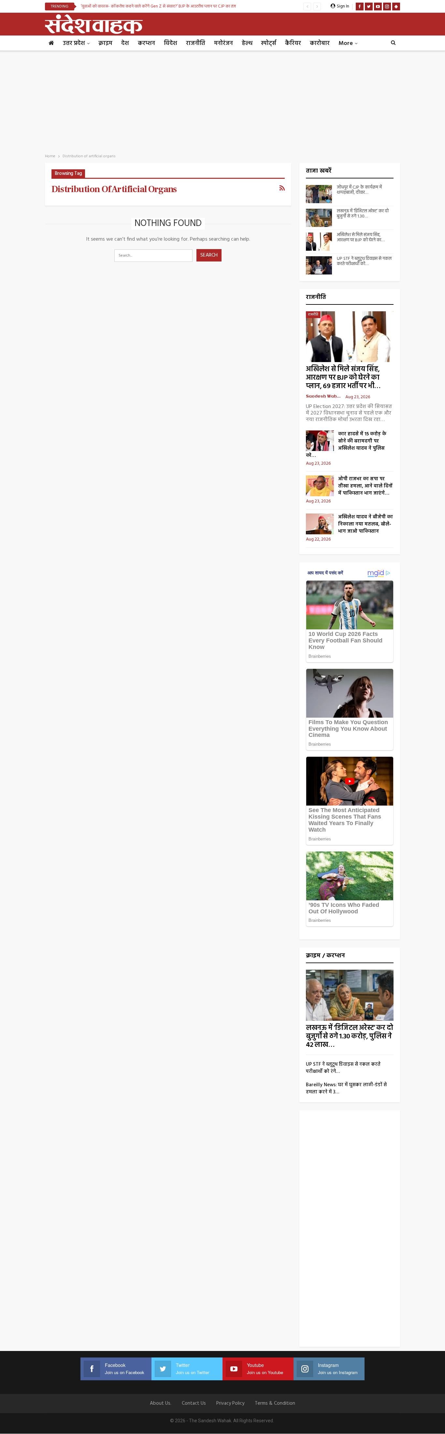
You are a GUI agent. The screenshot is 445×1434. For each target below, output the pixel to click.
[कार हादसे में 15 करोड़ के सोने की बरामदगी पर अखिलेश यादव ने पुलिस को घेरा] (320, 440)
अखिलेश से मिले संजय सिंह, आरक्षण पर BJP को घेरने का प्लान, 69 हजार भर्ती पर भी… (343, 378)
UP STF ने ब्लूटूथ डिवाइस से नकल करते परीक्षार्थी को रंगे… (343, 1068)
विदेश (170, 43)
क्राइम (105, 43)
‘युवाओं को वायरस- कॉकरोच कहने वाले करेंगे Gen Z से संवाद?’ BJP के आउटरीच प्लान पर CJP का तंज (158, 6)
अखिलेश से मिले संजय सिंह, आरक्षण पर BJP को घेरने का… (360, 237)
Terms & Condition (275, 1403)
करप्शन (146, 43)
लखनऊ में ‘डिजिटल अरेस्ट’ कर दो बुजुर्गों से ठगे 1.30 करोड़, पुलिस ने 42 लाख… (349, 1036)
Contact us (194, 1403)
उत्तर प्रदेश (74, 43)
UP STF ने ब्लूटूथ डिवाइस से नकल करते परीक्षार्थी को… (364, 261)
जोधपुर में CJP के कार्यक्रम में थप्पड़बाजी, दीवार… (359, 190)
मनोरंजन (223, 43)
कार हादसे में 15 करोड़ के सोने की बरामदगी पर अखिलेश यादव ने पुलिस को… (346, 444)
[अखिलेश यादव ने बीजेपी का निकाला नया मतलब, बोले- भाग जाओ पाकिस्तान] (320, 523)
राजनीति (195, 43)
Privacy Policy (230, 1403)
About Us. (160, 1403)
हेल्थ (247, 43)
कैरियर (293, 43)
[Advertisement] (222, 100)
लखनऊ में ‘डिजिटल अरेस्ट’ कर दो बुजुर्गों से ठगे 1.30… (363, 213)
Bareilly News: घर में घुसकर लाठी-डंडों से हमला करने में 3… (346, 1088)
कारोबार (320, 43)
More (345, 43)
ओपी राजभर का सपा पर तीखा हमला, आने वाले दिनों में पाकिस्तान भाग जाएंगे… (365, 486)
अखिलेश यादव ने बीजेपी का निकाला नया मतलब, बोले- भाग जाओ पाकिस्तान (365, 524)
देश (125, 43)
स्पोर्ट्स (268, 43)
